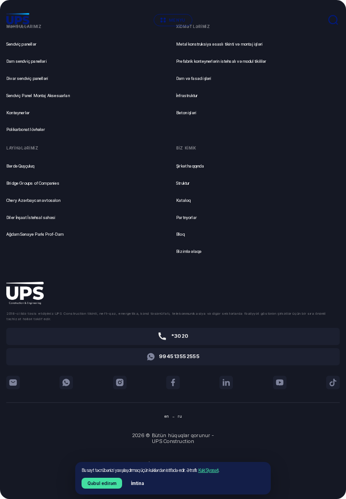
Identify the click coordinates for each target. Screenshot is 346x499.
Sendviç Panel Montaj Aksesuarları (38, 95)
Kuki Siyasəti (208, 470)
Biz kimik (186, 148)
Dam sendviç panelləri (26, 61)
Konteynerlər (18, 112)
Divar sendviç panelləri (27, 78)
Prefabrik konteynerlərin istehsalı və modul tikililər (221, 61)
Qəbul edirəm (102, 483)
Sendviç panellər (21, 44)
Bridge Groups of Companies (32, 183)
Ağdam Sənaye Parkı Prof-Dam (35, 234)
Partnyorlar (186, 217)
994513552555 (179, 356)
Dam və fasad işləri (193, 78)
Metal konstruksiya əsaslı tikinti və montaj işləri (219, 44)
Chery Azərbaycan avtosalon (33, 200)
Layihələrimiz (22, 148)
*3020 (180, 336)
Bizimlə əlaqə (188, 251)
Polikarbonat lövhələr (25, 129)
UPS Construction (173, 441)
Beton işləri (186, 112)
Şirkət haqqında (190, 165)
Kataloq (183, 200)
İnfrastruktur (187, 95)
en (166, 416)
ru (180, 416)
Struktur (183, 183)
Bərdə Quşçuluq (20, 165)
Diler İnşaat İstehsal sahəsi (30, 217)
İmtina (137, 483)
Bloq (180, 234)
